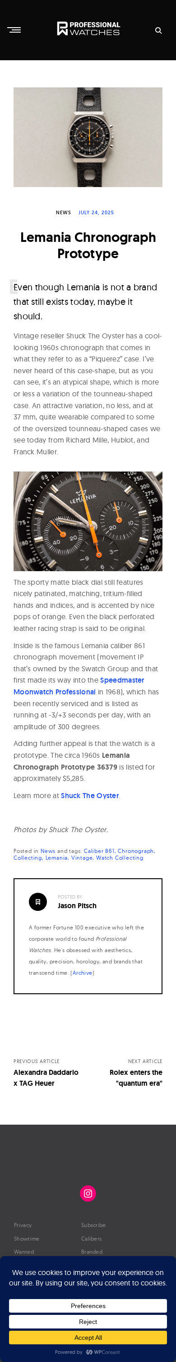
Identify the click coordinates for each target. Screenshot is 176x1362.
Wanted (24, 1251)
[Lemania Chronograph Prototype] (88, 137)
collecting (28, 857)
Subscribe (93, 1225)
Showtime (26, 1238)
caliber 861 (99, 850)
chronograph (136, 850)
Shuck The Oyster (90, 795)
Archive (83, 972)
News (63, 212)
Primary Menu (15, 30)
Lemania (57, 857)
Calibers (91, 1238)
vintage (82, 857)
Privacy (23, 1225)
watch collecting (120, 857)
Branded (91, 1251)
